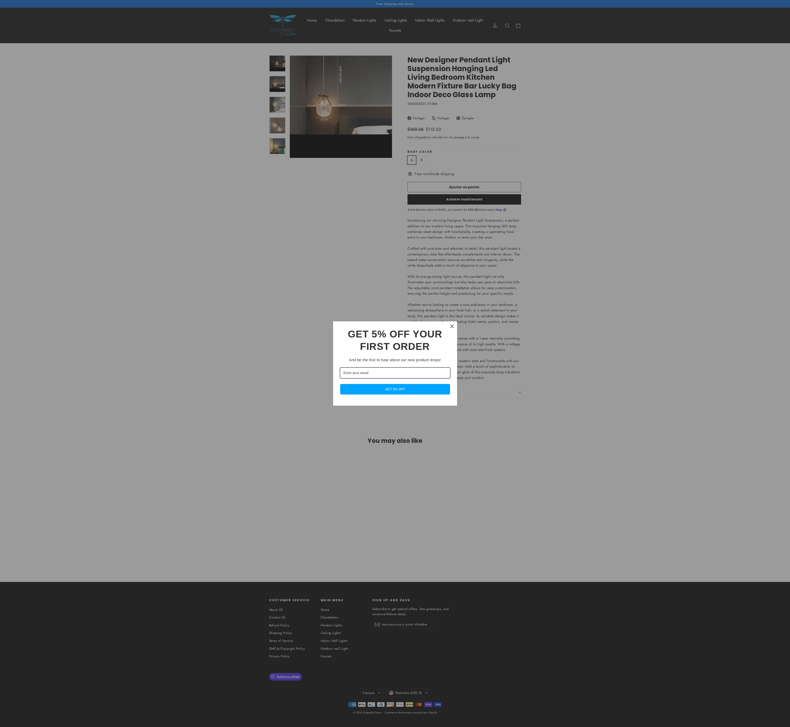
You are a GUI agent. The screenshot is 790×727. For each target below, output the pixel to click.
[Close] (452, 326)
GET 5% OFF (395, 389)
